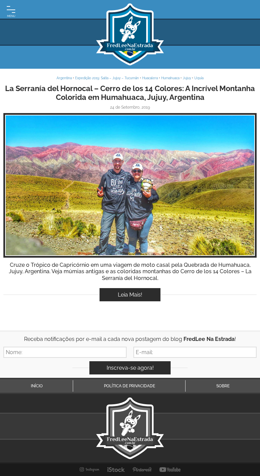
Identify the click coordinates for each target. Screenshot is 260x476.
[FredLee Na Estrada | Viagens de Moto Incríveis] (130, 34)
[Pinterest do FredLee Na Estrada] (142, 469)
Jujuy (187, 78)
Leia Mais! (130, 294)
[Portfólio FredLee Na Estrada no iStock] (116, 469)
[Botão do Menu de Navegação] (11, 11)
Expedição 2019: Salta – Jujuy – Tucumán (107, 78)
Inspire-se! (130, 185)
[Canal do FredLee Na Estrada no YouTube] (170, 469)
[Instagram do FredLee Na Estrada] (90, 469)
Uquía (198, 78)
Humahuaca (170, 78)
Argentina (64, 78)
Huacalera (150, 78)
